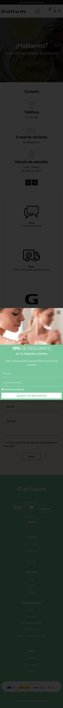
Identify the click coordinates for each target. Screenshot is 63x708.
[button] (58, 312)
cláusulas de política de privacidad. (42, 389)
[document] (31, 354)
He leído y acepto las (32, 389)
